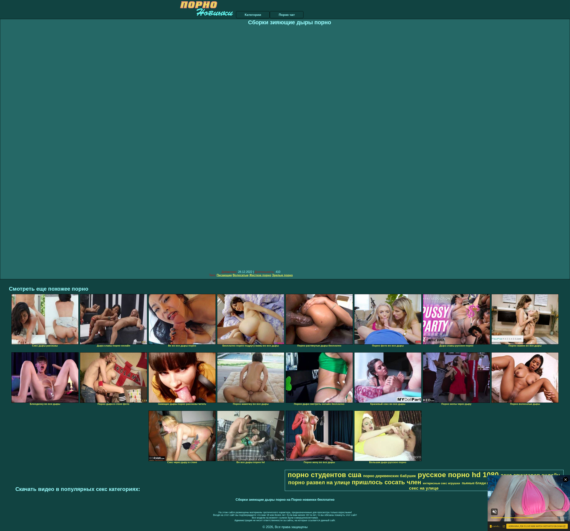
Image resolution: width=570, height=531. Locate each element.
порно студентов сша (324, 474)
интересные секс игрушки (441, 483)
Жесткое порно (260, 275)
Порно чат (287, 14)
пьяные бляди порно (479, 483)
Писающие (224, 275)
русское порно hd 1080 (458, 475)
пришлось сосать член (386, 482)
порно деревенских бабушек (389, 476)
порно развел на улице (319, 482)
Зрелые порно (282, 275)
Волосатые (240, 275)
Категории (253, 14)
